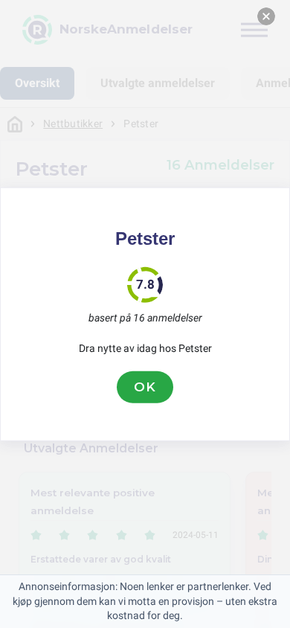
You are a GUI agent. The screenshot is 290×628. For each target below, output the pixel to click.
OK (145, 386)
